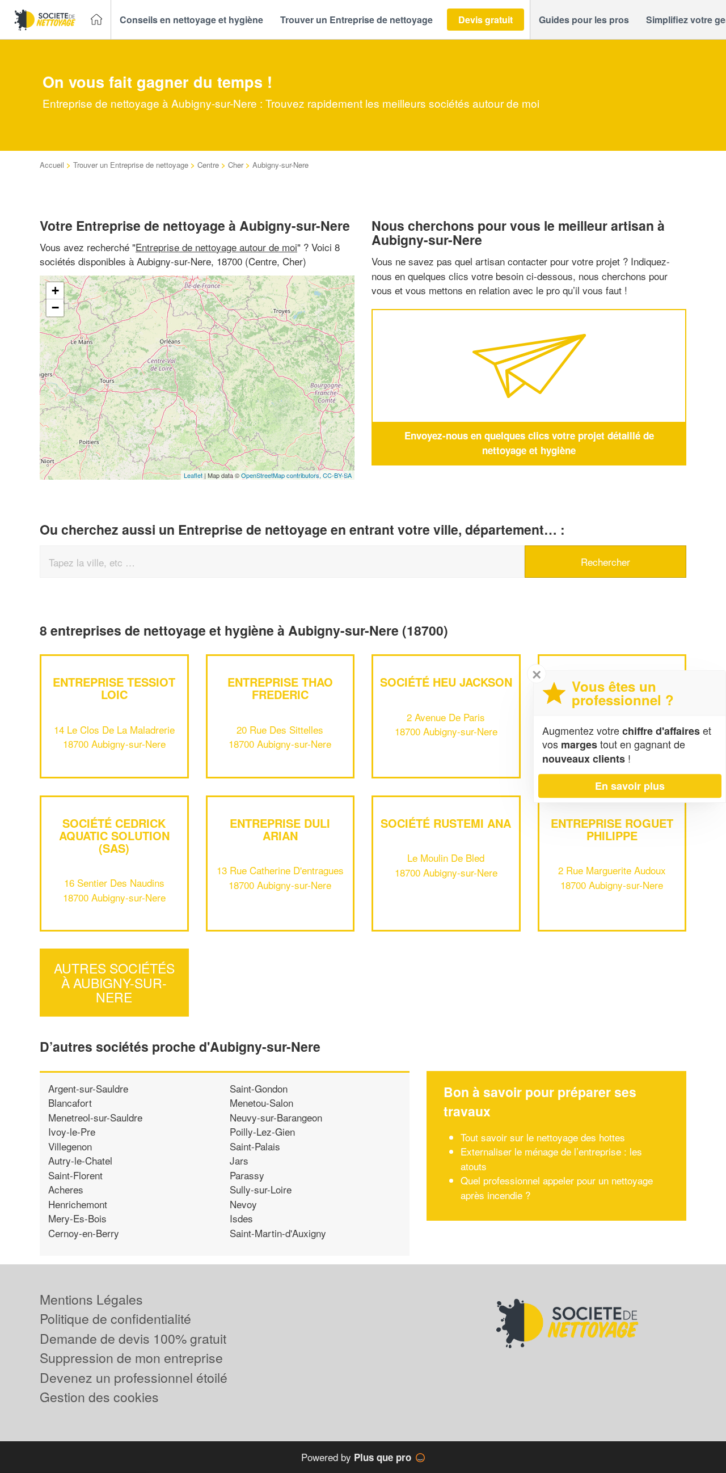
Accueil (52, 164)
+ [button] (55, 290)
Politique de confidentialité (115, 1318)
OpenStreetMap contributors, (282, 475)
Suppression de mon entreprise (131, 1357)
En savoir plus (630, 785)
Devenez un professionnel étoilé (133, 1377)
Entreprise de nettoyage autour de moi (216, 247)
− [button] (55, 307)
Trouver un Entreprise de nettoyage (130, 164)
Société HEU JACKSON (446, 682)
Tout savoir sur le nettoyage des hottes (543, 1137)
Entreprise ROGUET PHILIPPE (612, 829)
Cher (235, 164)
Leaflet (193, 475)
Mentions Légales (91, 1299)
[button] (191, 19)
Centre (208, 164)
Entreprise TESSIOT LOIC (114, 688)
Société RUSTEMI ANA (446, 823)
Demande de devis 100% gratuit (133, 1338)
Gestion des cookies (99, 1396)
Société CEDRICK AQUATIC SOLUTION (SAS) (114, 835)
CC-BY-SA (337, 475)
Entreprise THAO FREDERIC (280, 688)
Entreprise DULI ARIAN (280, 829)
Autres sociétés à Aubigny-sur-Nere (114, 983)
